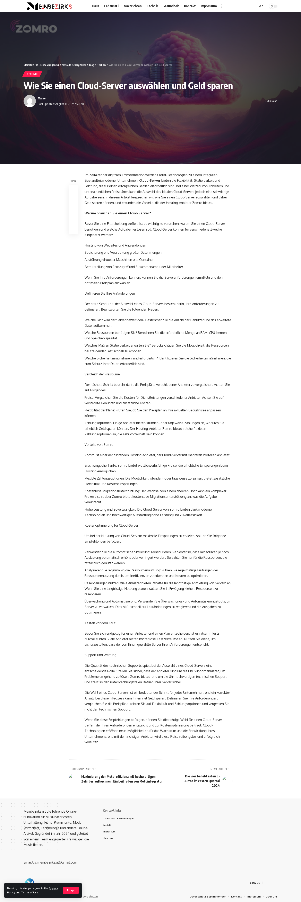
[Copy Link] (73, 210)
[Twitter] (244, 6)
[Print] (73, 219)
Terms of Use (29, 892)
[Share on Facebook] (73, 190)
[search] (254, 6)
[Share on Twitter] (73, 200)
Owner (42, 98)
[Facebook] (239, 6)
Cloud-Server (149, 180)
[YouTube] (248, 6)
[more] (222, 6)
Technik (32, 73)
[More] (73, 229)
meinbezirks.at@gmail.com (57, 862)
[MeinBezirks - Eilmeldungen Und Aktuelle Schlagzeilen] (49, 6)
